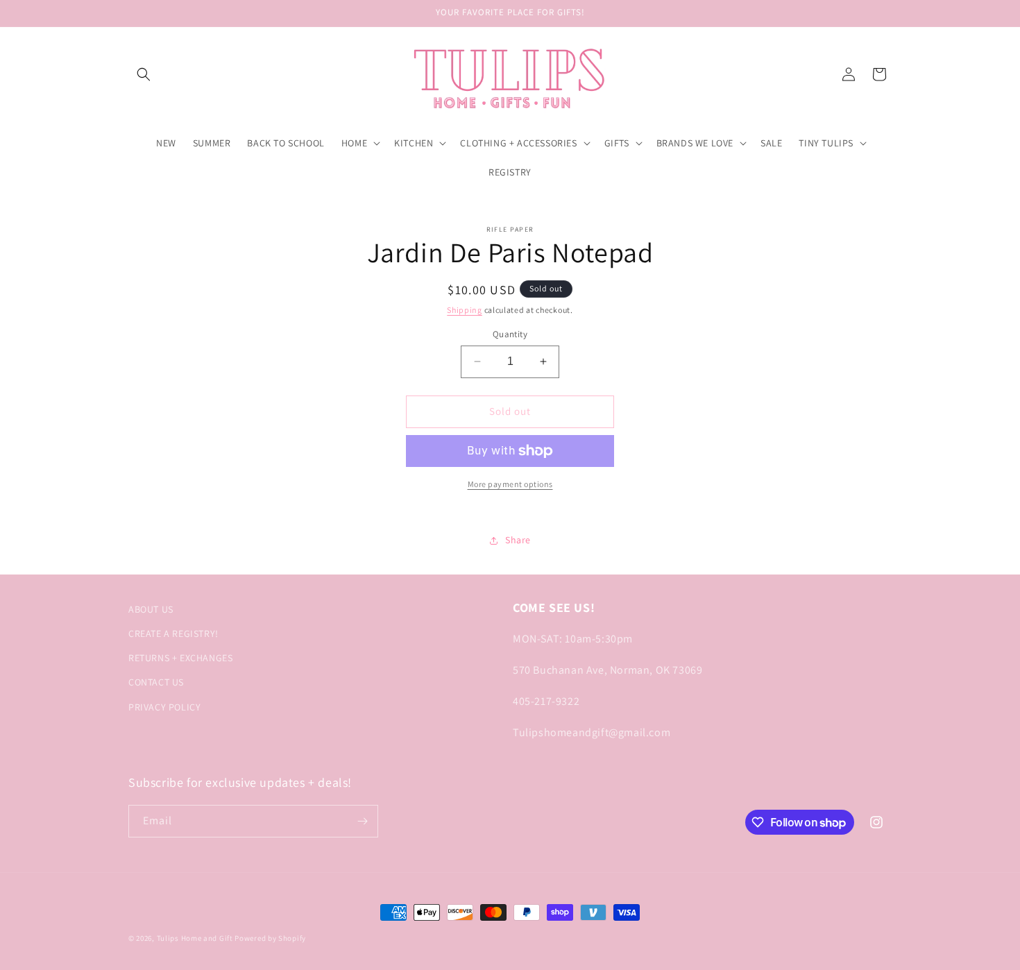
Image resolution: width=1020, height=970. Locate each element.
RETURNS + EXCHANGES (180, 658)
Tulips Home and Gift (195, 938)
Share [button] (518, 540)
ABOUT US (150, 609)
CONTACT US (156, 682)
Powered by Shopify (270, 938)
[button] (143, 74)
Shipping (464, 310)
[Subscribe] (362, 821)
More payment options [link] (510, 484)
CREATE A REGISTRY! (173, 633)
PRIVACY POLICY (164, 707)
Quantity (510, 334)
